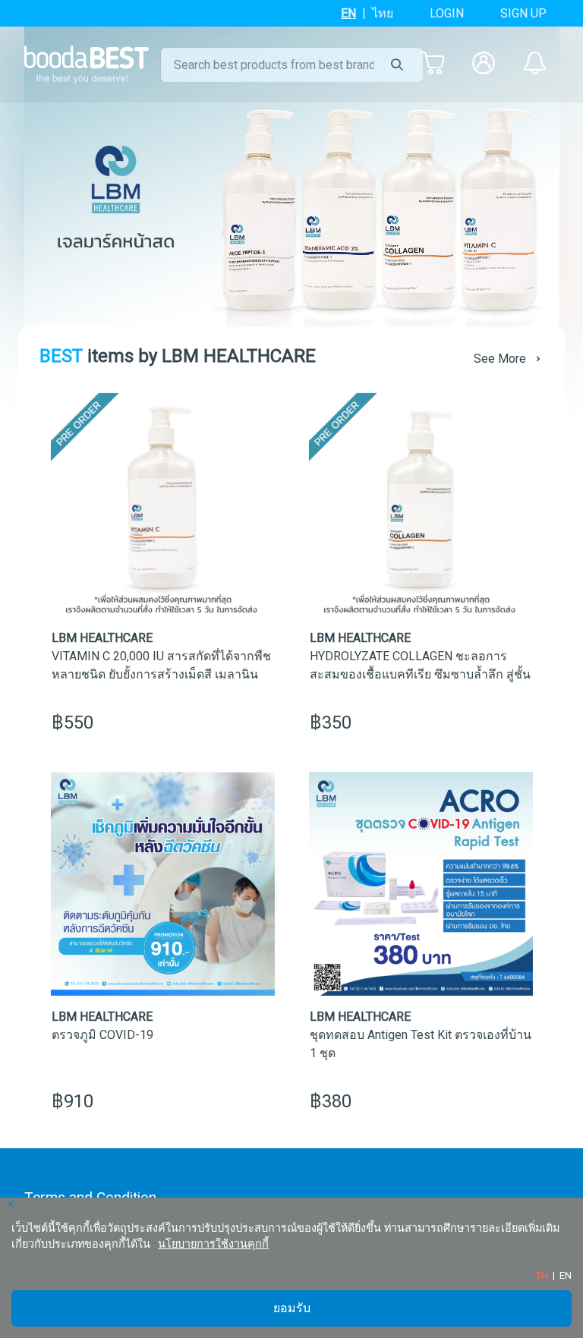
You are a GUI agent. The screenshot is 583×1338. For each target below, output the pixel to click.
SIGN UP (523, 13)
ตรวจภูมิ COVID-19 (102, 1035)
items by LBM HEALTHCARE (177, 356)
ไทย (382, 13)
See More (500, 358)
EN (348, 13)
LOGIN (447, 13)
